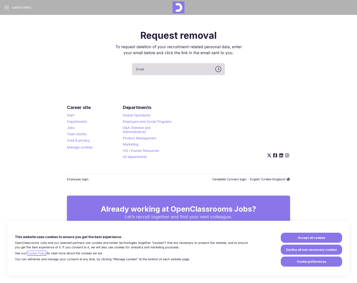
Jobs (71, 128)
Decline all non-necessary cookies (311, 250)
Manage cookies (80, 147)
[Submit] (220, 69)
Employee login (78, 179)
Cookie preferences (311, 261)
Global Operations (136, 115)
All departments (135, 157)
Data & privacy (78, 140)
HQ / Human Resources (141, 151)
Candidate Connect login (229, 179)
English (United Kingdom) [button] (268, 179)
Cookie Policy (36, 253)
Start (70, 115)
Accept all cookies (311, 238)
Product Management (139, 138)
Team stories (77, 134)
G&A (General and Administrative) (136, 130)
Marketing (130, 144)
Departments (77, 122)
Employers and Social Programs (147, 122)
